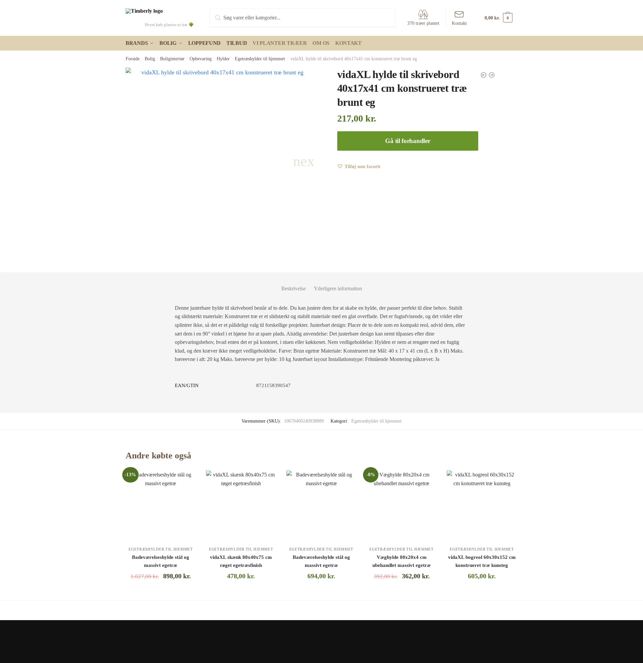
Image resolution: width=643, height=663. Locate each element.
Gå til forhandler (407, 140)
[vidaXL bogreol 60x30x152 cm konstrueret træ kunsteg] (482, 505)
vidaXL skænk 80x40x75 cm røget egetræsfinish (241, 561)
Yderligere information (338, 288)
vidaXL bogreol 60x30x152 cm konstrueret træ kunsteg (482, 561)
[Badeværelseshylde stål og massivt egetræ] (161, 505)
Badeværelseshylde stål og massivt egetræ (160, 561)
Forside (133, 58)
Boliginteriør (172, 58)
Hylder (223, 58)
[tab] (293, 283)
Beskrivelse (293, 288)
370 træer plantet (423, 23)
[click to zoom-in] (220, 162)
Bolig (150, 58)
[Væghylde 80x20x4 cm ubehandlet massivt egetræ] (401, 505)
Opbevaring (201, 58)
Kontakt (459, 23)
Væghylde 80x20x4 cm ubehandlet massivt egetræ (401, 561)
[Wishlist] (186, 480)
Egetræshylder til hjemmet (260, 58)
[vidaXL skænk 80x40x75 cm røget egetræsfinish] (241, 505)
